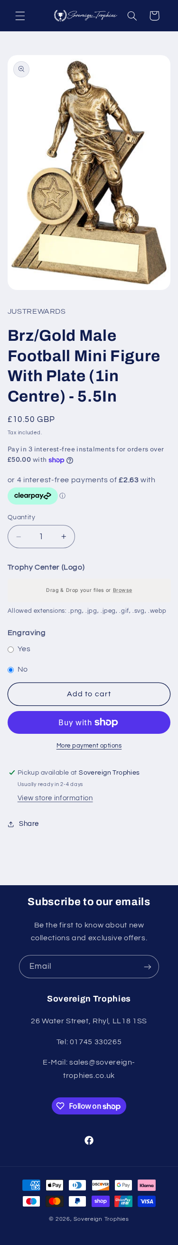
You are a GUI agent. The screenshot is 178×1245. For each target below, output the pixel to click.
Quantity (21, 517)
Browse (122, 590)
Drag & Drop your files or (89, 590)
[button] (20, 16)
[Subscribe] (148, 966)
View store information (55, 798)
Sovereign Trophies (101, 1219)
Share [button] (29, 823)
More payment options (89, 746)
